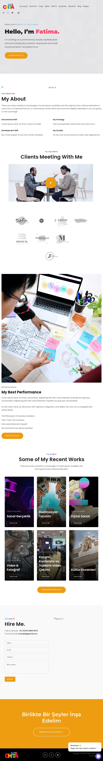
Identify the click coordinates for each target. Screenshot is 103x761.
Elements (72, 6)
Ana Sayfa (23, 6)
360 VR (54, 6)
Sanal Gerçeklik (18, 516)
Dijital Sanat (80, 516)
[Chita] (8, 6)
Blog (79, 6)
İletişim (86, 6)
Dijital (47, 6)
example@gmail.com (27, 633)
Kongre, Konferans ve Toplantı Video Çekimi (50, 563)
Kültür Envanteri (83, 570)
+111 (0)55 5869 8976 (28, 630)
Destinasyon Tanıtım (48, 514)
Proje (41, 6)
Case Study (13, 523)
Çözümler (62, 6)
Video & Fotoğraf (13, 567)
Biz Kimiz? (33, 6)
